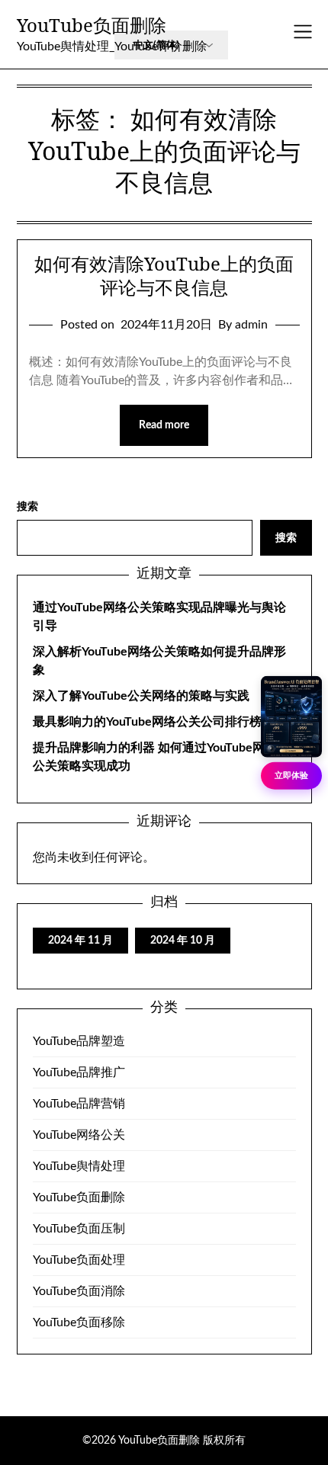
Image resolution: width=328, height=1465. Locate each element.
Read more (164, 425)
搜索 (27, 507)
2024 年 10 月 (182, 940)
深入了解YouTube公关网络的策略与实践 (141, 696)
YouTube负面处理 (79, 1260)
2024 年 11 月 (80, 940)
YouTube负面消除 (79, 1291)
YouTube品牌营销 (79, 1104)
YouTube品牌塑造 (79, 1041)
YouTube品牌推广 (79, 1072)
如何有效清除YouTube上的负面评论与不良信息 (164, 275)
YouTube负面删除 (91, 25)
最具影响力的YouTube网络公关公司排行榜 (147, 722)
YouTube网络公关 (79, 1135)
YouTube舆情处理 (79, 1166)
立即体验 (291, 775)
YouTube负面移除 (79, 1322)
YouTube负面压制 (79, 1229)
